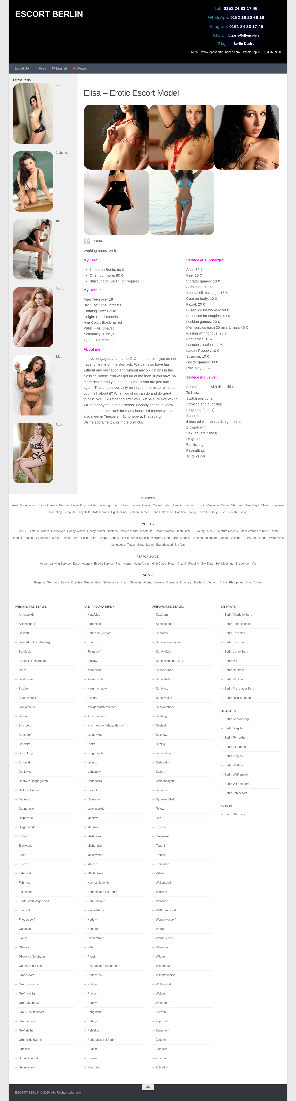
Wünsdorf (162, 1002)
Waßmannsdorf (166, 910)
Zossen (161, 1058)
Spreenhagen (164, 753)
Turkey (257, 582)
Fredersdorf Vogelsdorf (34, 901)
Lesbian (190, 505)
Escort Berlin (24, 68)
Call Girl (23, 531)
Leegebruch (95, 753)
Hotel (171, 563)
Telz (158, 818)
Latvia (65, 582)
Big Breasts (42, 537)
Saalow (92, 1058)
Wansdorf (162, 901)
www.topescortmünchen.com (220, 52)
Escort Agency (82, 563)
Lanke (91, 744)
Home (127, 563)
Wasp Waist (277, 537)
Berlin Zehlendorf (236, 793)
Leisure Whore (39, 531)
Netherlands (111, 582)
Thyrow (161, 827)
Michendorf (94, 845)
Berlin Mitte (232, 660)
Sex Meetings (224, 563)
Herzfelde (93, 614)
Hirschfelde (94, 623)
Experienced (164, 544)
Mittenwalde (95, 854)
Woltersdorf (163, 984)
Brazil (124, 582)
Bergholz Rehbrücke (32, 660)
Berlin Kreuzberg (235, 642)
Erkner (23, 864)
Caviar (146, 505)
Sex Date (207, 563)
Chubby (114, 537)
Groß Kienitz (27, 993)
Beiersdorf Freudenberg (34, 642)
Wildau (160, 956)
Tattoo (131, 544)
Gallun (23, 938)
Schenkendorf (165, 623)
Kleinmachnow (97, 688)
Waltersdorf (163, 882)
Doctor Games (47, 505)
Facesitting (78, 505)
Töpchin (161, 845)
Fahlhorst (25, 873)
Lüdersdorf (94, 799)
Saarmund (94, 1067)
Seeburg (161, 716)
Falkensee (25, 891)
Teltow (160, 808)
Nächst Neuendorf (99, 882)
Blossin (23, 716)
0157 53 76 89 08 (269, 52)
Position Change (186, 512)
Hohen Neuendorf (99, 633)
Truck (201, 505)
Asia (248, 582)
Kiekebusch (95, 679)
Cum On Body (208, 512)
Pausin (91, 956)
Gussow (24, 1049)
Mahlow (92, 818)
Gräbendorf (26, 975)
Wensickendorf (166, 919)
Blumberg (25, 725)
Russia (88, 582)
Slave (265, 505)
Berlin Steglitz (233, 728)
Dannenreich (27, 808)
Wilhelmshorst (165, 975)
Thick (125, 537)
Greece (159, 582)
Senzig (160, 744)
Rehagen (93, 1021)
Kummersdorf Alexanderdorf (105, 725)
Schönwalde (164, 697)
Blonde (223, 537)
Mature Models (228, 531)
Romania (172, 582)
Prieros (92, 993)
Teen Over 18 (185, 531)
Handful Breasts (22, 537)
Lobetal (92, 790)
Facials (135, 505)
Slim (93, 537)
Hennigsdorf (27, 1067)
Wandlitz (161, 891)
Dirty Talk (84, 512)
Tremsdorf (162, 864)
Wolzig (160, 993)
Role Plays (252, 505)
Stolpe (160, 771)
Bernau (23, 670)
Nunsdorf (93, 928)
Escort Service (104, 563)
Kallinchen (94, 670)
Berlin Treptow (234, 756)
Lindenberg (94, 781)
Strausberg (163, 790)
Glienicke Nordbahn (32, 956)
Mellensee (94, 836)
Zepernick (162, 1021)
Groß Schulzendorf (31, 1012)
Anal (15, 505)
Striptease (277, 505)
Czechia (76, 582)
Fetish (92, 505)
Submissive (27, 505)
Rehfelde (93, 1030)
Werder (161, 928)
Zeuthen (161, 1039)
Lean (76, 537)
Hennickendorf (28, 1058)
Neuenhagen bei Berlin (102, 891)
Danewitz (25, 799)
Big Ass (180, 544)
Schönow (162, 688)
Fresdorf (24, 910)
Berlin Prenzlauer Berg (239, 688)
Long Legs (118, 544)
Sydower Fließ (165, 799)
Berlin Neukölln (234, 670)
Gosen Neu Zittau (30, 965)
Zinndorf (161, 1049)
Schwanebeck (165, 707)
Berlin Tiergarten (235, 746)
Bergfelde (25, 651)
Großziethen (27, 1030)
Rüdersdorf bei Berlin (101, 1039)
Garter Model (145, 544)
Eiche (22, 836)
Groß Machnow (29, 1002)
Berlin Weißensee (236, 774)
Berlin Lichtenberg (236, 651)
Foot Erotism (120, 505)
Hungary (185, 582)
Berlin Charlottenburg (238, 614)
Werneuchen (164, 938)
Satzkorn (162, 614)
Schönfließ (163, 679)
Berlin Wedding (234, 765)
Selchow (161, 734)
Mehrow (92, 827)
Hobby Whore (76, 531)
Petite (85, 537)
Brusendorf (26, 762)
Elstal (22, 854)
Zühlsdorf (162, 1067)
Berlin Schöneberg (237, 719)
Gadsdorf (25, 928)
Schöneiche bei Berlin (170, 660)
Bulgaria (39, 582)
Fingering (104, 505)
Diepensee (26, 818)
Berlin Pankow (234, 679)
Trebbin (161, 854)
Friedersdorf (27, 919)
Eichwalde (25, 845)
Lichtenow (94, 771)
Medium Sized (160, 537)
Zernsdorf (162, 1030)
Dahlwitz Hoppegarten (33, 781)
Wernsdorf (163, 947)
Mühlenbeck (95, 873)
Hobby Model (96, 531)
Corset (157, 505)
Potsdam (93, 984)
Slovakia (135, 582)
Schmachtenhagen (168, 642)
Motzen (92, 864)
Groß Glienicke (29, 984)
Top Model (260, 537)
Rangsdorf (94, 1012)
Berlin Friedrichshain (238, 623)
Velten (160, 873)
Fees (42, 68)
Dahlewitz (25, 771)
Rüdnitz (92, 1049)
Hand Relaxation (162, 512)
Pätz (90, 947)
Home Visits (142, 563)
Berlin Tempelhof (235, 737)
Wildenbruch (164, 965)
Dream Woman (164, 531)
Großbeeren (27, 1021)
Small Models (140, 537)
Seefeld (161, 725)
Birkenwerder (27, 697)
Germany (53, 582)
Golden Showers (232, 505)
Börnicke (24, 744)
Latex (167, 505)
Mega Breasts (61, 537)
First (118, 563)
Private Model (129, 531)
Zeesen (161, 1012)
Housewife (58, 531)
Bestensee (26, 679)
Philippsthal (94, 975)
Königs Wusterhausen (101, 707)
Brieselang (26, 753)
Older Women (249, 531)
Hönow (92, 642)
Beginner (235, 537)
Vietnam (212, 582)
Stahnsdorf (163, 762)
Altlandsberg (27, 623)
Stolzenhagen (165, 781)
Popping (193, 563)
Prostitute (146, 531)
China (223, 582)
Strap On (70, 512)
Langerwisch (95, 734)
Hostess (112, 531)
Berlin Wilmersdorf (237, 783)
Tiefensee (162, 836)
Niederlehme (95, 910)
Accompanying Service (55, 563)
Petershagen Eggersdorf (103, 965)
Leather (178, 505)
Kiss (223, 512)
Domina (64, 505)
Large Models (181, 537)
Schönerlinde (164, 670)
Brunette (197, 537)
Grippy (102, 537)
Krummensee (96, 716)
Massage (213, 505)
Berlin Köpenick (235, 633)
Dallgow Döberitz (30, 790)
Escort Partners (235, 814)
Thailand (199, 582)
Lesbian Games (138, 512)
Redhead (211, 537)
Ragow (92, 1002)
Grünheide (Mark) (30, 1039)
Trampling (55, 512)
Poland (147, 582)
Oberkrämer (95, 938)
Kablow (92, 660)
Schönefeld (163, 651)
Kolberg (92, 697)
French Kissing (237, 512)
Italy (98, 582)
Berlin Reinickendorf (238, 697)
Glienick (24, 947)
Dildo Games (100, 512)
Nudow (92, 919)
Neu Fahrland (96, 901)
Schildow (162, 633)
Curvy (247, 537)
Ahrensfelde (26, 614)
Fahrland (24, 882)
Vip (254, 563)
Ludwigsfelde (96, 808)
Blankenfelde (27, 707)
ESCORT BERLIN (49, 14)
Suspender (242, 563)
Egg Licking (118, 512)
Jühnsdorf (93, 651)
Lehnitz (92, 762)
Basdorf (24, 633)
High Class (159, 563)
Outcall (181, 563)
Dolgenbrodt (27, 827)
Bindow (23, 688)
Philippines (236, 582)
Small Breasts (269, 531)
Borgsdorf (25, 734)
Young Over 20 (206, 531)
